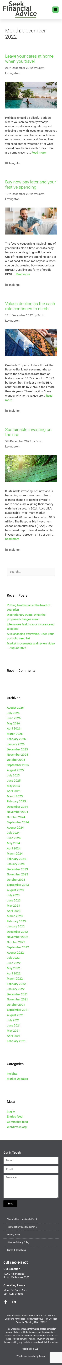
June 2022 (14, 963)
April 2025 (13, 791)
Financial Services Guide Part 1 (22, 1219)
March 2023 (15, 916)
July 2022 (13, 957)
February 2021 (16, 1041)
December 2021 (17, 994)
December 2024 (17, 806)
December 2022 (17, 931)
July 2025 (13, 775)
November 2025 (17, 754)
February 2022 (16, 983)
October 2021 (16, 1004)
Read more (39, 152)
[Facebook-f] (5, 1302)
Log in (11, 1111)
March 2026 (15, 733)
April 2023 (13, 911)
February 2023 (16, 921)
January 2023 (16, 926)
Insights (14, 163)
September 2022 (18, 947)
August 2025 (15, 770)
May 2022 (13, 968)
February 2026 (16, 739)
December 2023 (17, 869)
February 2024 (16, 858)
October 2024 (16, 817)
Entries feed (15, 1116)
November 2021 (17, 999)
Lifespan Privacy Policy (18, 1242)
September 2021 (18, 1009)
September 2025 (18, 765)
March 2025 (15, 796)
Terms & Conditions (16, 1250)
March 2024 (15, 853)
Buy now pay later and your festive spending (30, 185)
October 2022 (16, 942)
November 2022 (17, 937)
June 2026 (14, 718)
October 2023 (16, 879)
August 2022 (15, 952)
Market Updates (17, 1078)
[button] (55, 9)
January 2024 (16, 864)
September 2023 (18, 884)
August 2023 (15, 890)
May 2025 (13, 786)
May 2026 (13, 723)
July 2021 (13, 1020)
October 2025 (16, 759)
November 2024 (17, 812)
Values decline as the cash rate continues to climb (30, 306)
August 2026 (15, 707)
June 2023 (14, 900)
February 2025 (16, 801)
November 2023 (17, 874)
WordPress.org (17, 1127)
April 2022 (13, 973)
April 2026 (13, 728)
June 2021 (14, 1025)
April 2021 (13, 1036)
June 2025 (14, 780)
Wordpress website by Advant (31, 1356)
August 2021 (15, 1015)
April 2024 (13, 848)
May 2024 (13, 843)
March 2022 (15, 978)
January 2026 (16, 744)
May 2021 (13, 1030)
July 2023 (13, 895)
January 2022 (16, 989)
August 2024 (15, 827)
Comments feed (17, 1121)
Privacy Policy (13, 1234)
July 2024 (13, 832)
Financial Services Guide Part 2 (22, 1227)
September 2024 (18, 822)
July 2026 (13, 713)
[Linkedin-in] (14, 1302)
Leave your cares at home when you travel (29, 59)
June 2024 (14, 838)
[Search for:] (31, 571)
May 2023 (13, 905)
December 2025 (17, 749)
